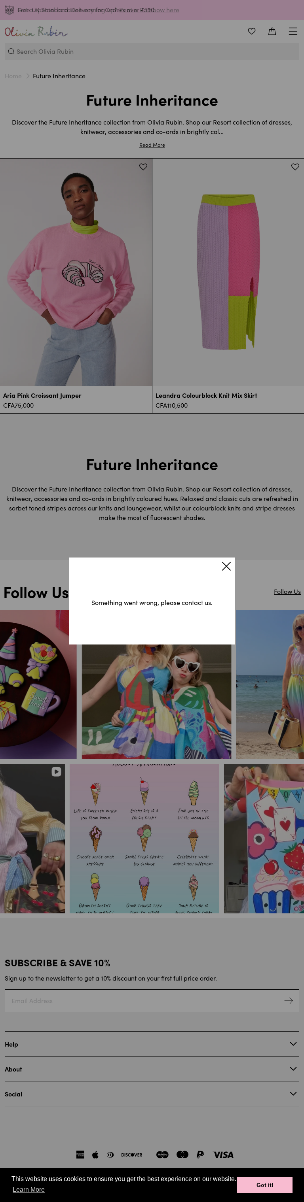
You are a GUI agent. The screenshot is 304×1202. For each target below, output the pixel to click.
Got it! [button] (265, 1185)
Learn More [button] (29, 1189)
